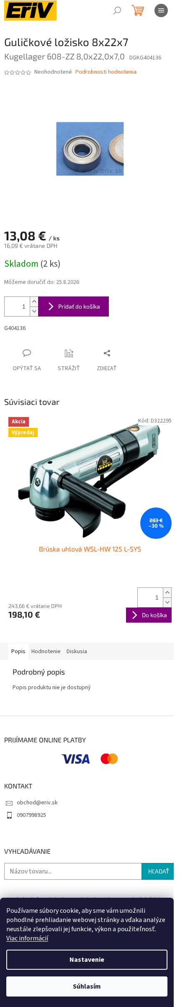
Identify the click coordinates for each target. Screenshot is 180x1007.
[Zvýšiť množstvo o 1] (34, 301)
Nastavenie (86, 959)
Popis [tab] (18, 651)
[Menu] (161, 10)
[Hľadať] (117, 10)
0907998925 (31, 815)
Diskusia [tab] (77, 651)
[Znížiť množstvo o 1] (34, 311)
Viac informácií (27, 938)
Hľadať (158, 871)
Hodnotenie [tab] (46, 651)
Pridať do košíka (79, 306)
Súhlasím (87, 986)
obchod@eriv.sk (37, 802)
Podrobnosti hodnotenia (105, 72)
